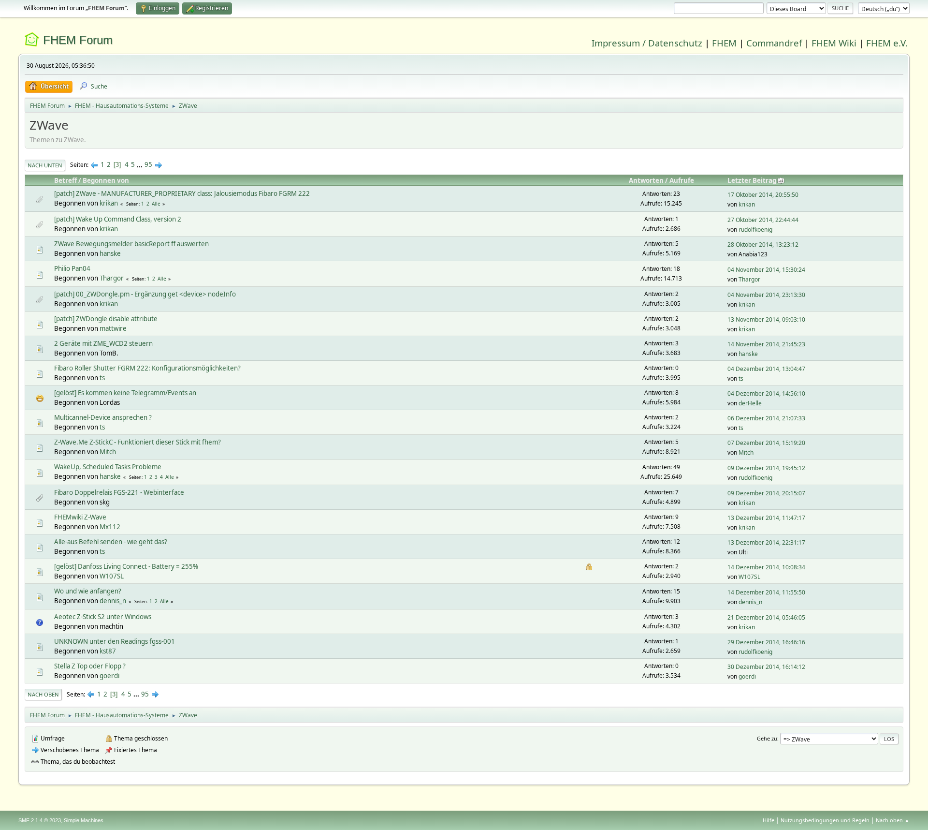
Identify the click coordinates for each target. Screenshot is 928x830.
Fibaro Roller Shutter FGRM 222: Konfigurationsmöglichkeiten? (147, 368)
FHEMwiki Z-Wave (80, 517)
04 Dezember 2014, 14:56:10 (766, 393)
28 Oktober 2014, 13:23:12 (762, 244)
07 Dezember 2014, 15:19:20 (766, 443)
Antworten (646, 180)
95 (148, 164)
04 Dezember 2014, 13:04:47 (766, 369)
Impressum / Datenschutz (647, 43)
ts (102, 377)
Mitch (108, 451)
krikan (109, 203)
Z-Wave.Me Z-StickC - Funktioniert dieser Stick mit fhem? (137, 442)
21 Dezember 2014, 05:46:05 (766, 617)
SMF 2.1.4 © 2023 (39, 820)
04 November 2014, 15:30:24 (766, 270)
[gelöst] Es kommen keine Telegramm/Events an (125, 392)
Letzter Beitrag (751, 180)
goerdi (109, 675)
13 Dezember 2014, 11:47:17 (766, 518)
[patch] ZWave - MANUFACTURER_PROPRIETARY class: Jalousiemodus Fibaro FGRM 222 (182, 193)
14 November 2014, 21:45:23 (766, 344)
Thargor (112, 278)
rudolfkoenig (755, 229)
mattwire (113, 328)
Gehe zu (767, 738)
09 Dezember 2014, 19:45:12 (766, 468)
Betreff (65, 180)
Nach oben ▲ (893, 820)
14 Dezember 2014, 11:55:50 (766, 592)
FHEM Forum (78, 39)
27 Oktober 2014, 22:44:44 (762, 220)
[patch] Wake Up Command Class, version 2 (117, 219)
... (140, 164)
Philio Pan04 (72, 268)
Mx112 (110, 526)
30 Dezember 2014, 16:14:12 (766, 667)
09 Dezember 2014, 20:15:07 (766, 493)
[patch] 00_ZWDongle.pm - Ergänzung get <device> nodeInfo (145, 294)
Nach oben (43, 694)
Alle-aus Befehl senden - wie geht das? (110, 541)
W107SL (112, 576)
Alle (156, 203)
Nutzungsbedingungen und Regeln (825, 820)
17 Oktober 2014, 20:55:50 (762, 195)
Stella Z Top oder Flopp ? (90, 666)
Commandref (774, 43)
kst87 (108, 651)
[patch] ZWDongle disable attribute (106, 318)
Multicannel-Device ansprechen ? (103, 417)
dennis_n (113, 600)
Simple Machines (83, 820)
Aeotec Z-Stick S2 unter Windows (102, 616)
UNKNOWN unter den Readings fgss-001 (114, 641)
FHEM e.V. (887, 43)
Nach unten (45, 165)
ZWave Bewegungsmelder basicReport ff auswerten (131, 243)
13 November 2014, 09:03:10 (766, 319)
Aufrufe (681, 180)
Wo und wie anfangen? (87, 591)
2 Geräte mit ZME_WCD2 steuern (103, 343)
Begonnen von (106, 180)
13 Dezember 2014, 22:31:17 (766, 542)
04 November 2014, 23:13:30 (766, 295)
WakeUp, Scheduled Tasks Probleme (107, 466)
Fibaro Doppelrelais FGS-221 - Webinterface (119, 492)
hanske (110, 253)
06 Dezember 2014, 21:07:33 (766, 418)
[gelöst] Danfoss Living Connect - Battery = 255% (126, 566)
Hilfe (768, 820)
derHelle (750, 403)
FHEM (724, 43)
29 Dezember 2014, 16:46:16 (766, 642)
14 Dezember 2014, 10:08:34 (766, 567)
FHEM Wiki (834, 43)
